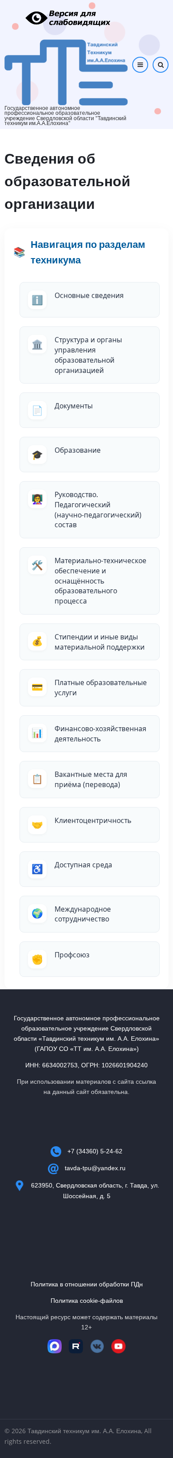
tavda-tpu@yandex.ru (95, 1168)
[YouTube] (118, 1346)
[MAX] (54, 1346)
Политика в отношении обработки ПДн (87, 1284)
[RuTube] (76, 1346)
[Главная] (66, 71)
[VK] (97, 1346)
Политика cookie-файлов (87, 1300)
